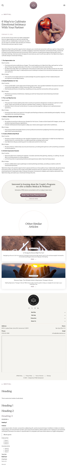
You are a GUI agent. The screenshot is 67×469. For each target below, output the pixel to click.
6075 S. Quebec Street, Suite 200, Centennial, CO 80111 (15, 328)
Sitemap (49, 375)
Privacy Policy (29, 375)
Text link (4, 454)
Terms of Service (39, 375)
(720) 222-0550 (33, 199)
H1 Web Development (39, 377)
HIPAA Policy (19, 375)
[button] (64, 5)
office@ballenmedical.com (58, 333)
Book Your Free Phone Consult (33, 195)
